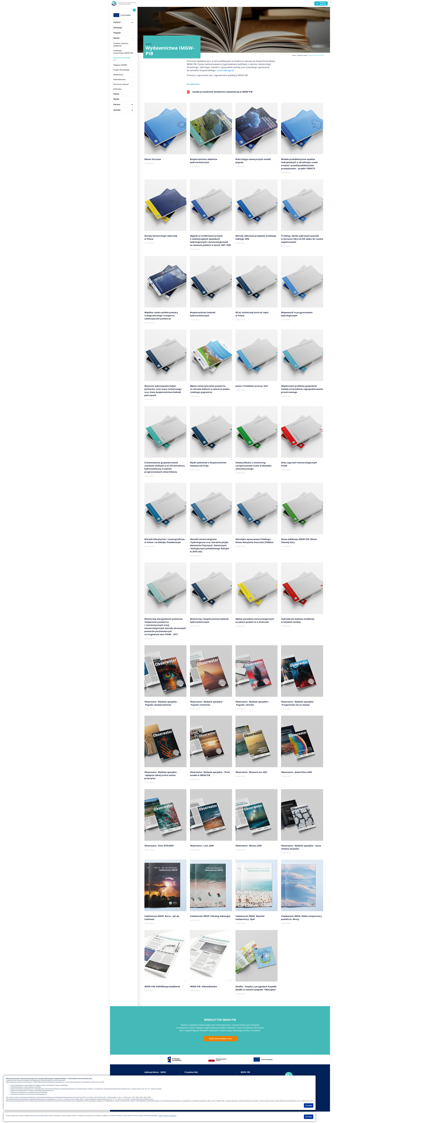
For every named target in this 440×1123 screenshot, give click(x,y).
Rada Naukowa (119, 79)
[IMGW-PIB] (128, 3)
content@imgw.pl (225, 70)
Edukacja (117, 27)
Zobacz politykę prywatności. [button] (167, 1115)
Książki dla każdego (121, 70)
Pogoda (117, 33)
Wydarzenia (118, 75)
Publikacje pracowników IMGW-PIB (123, 51)
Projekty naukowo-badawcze (121, 44)
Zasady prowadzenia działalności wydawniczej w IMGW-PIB (222, 91)
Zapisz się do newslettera (220, 1039)
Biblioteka (117, 89)
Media (116, 99)
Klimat (116, 94)
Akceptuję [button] (308, 1105)
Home (294, 55)
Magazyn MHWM (120, 65)
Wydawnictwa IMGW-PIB (122, 59)
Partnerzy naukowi (121, 84)
